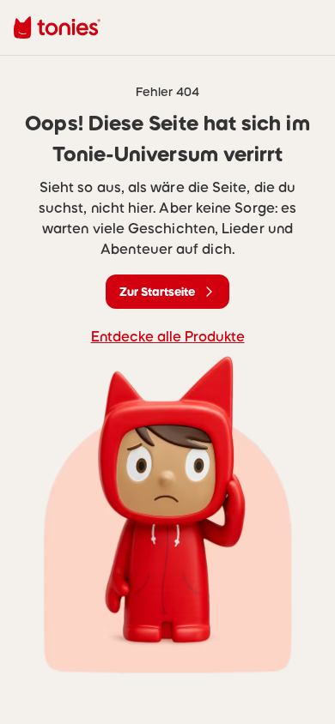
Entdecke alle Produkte (168, 336)
